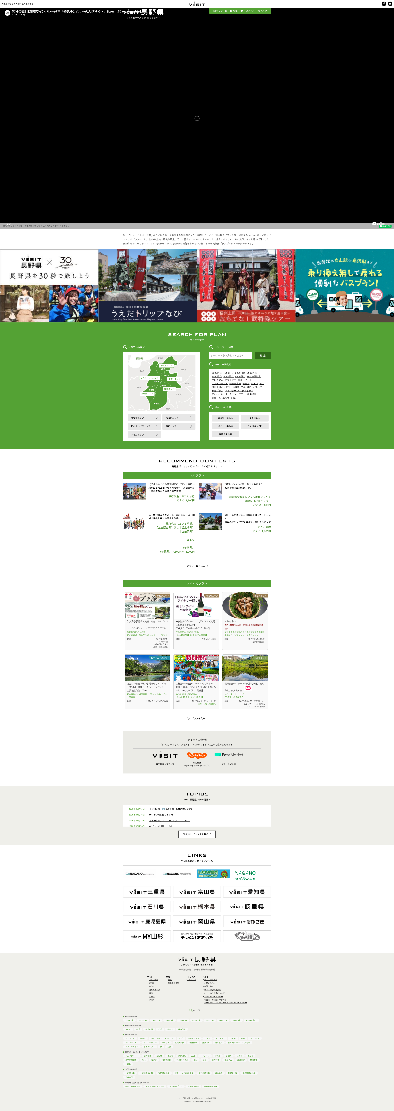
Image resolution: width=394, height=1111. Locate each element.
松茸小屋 (149, 1029)
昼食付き (182, 1029)
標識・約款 (209, 986)
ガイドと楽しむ (225, 426)
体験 (249, 387)
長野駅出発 (235, 383)
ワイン (254, 383)
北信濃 (152, 983)
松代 (144, 1060)
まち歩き (165, 1042)
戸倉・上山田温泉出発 (184, 1073)
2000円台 (143, 1020)
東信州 (152, 986)
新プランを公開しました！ (162, 814)
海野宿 (154, 1060)
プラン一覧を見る (196, 565)
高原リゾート (245, 380)
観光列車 (193, 1042)
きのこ (128, 1029)
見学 (243, 387)
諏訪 (151, 993)
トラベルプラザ (175, 1086)
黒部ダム (216, 397)
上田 (193, 1056)
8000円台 (228, 376)
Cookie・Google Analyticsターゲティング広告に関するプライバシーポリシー (225, 1001)
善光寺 (246, 383)
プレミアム (217, 380)
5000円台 (240, 373)
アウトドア (230, 380)
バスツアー (259, 387)
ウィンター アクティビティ (239, 390)
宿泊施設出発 (204, 1073)
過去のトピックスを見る (196, 834)
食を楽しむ (254, 418)
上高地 (226, 397)
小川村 (239, 1056)
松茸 (138, 1029)
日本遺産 (218, 1042)
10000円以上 (254, 376)
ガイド (233, 1038)
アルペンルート (220, 394)
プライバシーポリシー (213, 996)
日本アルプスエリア (150, 377)
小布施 (217, 1056)
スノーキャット (220, 383)
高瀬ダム (228, 1060)
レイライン (204, 1056)
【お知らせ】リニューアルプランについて (169, 820)
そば (261, 383)
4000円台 (228, 373)
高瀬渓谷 (251, 394)
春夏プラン (217, 390)
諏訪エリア (169, 389)
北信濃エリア (166, 365)
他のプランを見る (196, 718)
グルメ (170, 1029)
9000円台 (240, 376)
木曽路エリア (147, 393)
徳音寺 (250, 1056)
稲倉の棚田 (166, 1060)
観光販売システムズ (199, 1098)
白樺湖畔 (147, 1056)
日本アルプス (154, 990)
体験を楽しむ (225, 434)
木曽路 (152, 996)
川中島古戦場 (131, 1060)
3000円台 (217, 373)
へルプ (264, 10)
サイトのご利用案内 (212, 990)
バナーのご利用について (214, 993)
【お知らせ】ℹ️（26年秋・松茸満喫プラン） (171, 808)
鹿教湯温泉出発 (249, 1073)
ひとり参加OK (255, 426)
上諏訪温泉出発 (146, 1073)
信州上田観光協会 (132, 1086)
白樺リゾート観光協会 (155, 1086)
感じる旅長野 (173, 983)
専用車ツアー (149, 1046)
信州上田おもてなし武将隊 (225, 387)
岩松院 (228, 1056)
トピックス (249, 10)
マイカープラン (131, 1042)
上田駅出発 (130, 1073)
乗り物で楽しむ (225, 418)
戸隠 (233, 397)
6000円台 (252, 373)
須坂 (195, 1060)
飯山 (204, 1060)
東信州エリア (175, 379)
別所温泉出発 (163, 1073)
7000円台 (217, 376)
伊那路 (152, 1000)
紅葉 (169, 1046)
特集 (235, 10)
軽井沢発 (215, 1060)
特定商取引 (211, 1098)
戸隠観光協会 (193, 1086)
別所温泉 (182, 1056)
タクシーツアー (237, 394)
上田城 (159, 1056)
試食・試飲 (179, 1042)
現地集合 (219, 1073)
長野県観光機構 (210, 1086)
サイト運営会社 (210, 980)
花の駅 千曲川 (182, 1060)
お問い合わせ (209, 983)
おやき (143, 1038)
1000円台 (129, 1020)
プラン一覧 (221, 10)
